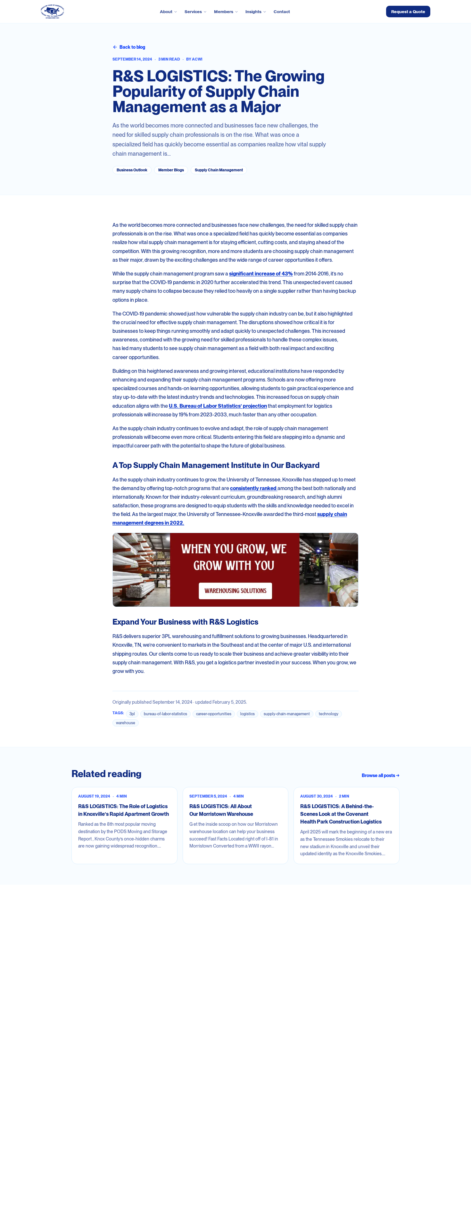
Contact (282, 11)
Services (193, 11)
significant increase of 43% (261, 274)
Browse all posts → (381, 775)
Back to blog (132, 47)
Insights (253, 11)
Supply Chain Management (219, 170)
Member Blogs (171, 170)
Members (223, 11)
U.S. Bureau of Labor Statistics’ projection (218, 406)
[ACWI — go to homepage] (52, 11)
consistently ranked (253, 488)
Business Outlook (132, 170)
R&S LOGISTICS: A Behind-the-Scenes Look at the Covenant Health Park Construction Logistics (341, 814)
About (166, 11)
